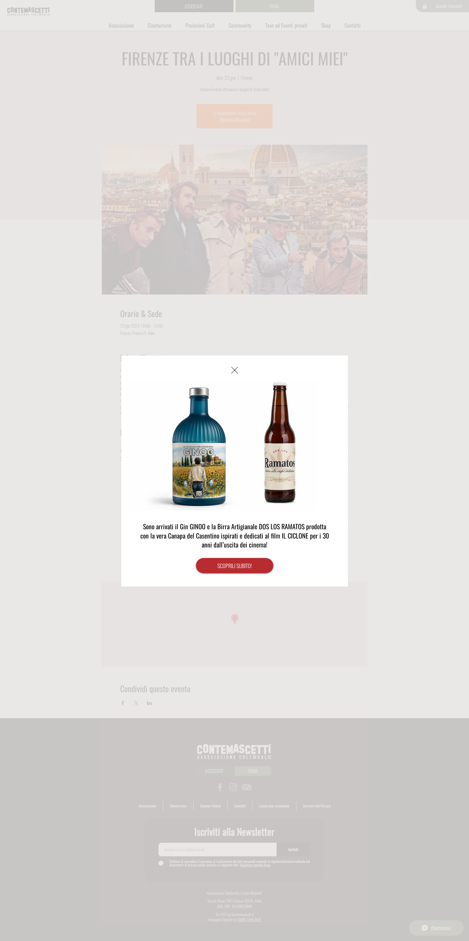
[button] (234, 370)
